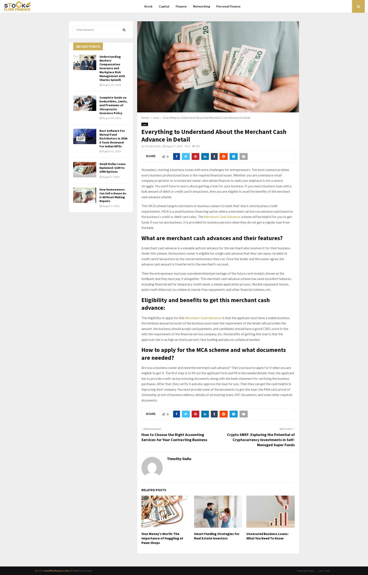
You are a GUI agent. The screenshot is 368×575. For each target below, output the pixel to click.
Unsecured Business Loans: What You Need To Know (267, 536)
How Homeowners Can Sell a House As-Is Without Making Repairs (113, 195)
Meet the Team (305, 570)
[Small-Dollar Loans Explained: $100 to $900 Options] (84, 169)
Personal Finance (228, 6)
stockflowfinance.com (56, 570)
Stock (148, 6)
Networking (201, 6)
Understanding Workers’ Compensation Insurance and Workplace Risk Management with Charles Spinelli (112, 68)
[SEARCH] (124, 30)
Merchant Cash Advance (222, 217)
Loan (144, 124)
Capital (164, 6)
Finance (181, 6)
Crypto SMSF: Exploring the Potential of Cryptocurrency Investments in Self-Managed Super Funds (261, 439)
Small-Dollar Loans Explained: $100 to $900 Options (112, 168)
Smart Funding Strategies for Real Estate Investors (216, 536)
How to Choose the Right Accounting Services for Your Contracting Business (174, 437)
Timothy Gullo (153, 146)
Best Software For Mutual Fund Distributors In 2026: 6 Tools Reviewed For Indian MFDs (113, 138)
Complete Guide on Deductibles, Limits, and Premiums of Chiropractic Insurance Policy (113, 105)
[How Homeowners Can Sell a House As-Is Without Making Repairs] (84, 195)
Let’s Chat (324, 570)
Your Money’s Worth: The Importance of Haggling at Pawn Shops (162, 538)
